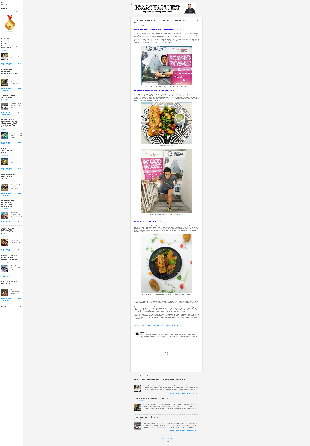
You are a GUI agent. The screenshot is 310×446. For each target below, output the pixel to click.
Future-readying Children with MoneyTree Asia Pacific (152, 398)
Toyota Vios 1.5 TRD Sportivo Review (146, 417)
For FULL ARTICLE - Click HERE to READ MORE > (184, 393)
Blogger (136, 325)
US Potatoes (175, 325)
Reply (142, 340)
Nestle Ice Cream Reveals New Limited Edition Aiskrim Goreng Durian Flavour (159, 379)
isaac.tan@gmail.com (13, 12)
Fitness (143, 325)
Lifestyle (149, 325)
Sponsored (156, 325)
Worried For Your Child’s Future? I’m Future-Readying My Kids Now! (9, 257)
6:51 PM (148, 332)
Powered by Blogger (166, 438)
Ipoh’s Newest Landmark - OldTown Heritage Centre (9, 151)
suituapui (142, 332)
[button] (198, 20)
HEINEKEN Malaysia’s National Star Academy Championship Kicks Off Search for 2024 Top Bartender (9, 123)
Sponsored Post (165, 325)
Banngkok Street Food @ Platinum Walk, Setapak (8, 176)
